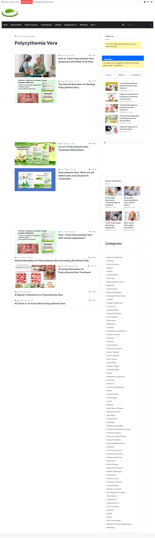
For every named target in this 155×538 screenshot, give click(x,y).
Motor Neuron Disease (115, 408)
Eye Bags (110, 327)
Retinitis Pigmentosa (114, 471)
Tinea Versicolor (112, 506)
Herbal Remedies (113, 370)
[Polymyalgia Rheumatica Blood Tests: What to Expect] (132, 191)
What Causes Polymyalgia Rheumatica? (129, 225)
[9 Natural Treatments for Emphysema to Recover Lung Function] (111, 97)
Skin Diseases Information (116, 492)
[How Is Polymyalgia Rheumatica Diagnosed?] (113, 216)
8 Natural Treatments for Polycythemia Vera (39, 295)
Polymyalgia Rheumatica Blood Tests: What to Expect (52, 2)
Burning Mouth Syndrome (116, 296)
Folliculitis (110, 341)
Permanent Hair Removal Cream (118, 429)
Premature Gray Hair (114, 457)
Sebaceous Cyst (113, 478)
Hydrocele (110, 380)
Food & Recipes (46, 25)
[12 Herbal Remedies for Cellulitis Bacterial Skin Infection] (111, 86)
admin (62, 55)
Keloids (109, 391)
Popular (109, 75)
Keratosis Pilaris (112, 394)
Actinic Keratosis (113, 264)
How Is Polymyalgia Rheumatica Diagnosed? (113, 225)
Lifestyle (58, 25)
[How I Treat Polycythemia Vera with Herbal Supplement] (35, 242)
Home (5, 25)
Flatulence (110, 338)
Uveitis (109, 513)
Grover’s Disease (113, 355)
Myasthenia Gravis (113, 412)
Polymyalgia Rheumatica (116, 443)
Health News (111, 362)
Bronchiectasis (112, 289)
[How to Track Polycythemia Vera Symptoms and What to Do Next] (35, 65)
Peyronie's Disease (114, 433)
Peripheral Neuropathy (115, 426)
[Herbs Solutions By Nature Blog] (10, 13)
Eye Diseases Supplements (117, 331)
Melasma (110, 405)
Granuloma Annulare (114, 348)
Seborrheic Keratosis (114, 482)
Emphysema (111, 320)
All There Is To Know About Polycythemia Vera (40, 303)
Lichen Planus (112, 398)
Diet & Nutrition (16, 25)
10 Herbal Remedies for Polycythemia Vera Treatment (128, 107)
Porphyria (110, 447)
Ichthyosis (110, 384)
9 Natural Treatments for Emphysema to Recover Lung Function (129, 96)
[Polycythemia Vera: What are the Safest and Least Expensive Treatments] (35, 179)
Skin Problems (112, 496)
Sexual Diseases (113, 485)
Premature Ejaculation (115, 454)
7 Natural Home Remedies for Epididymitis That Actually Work (129, 118)
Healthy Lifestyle (113, 366)
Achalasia (110, 261)
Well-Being (83, 25)
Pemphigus (111, 422)
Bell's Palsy (111, 278)
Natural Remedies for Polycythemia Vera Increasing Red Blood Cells (52, 260)
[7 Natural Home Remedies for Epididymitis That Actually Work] (111, 119)
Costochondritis (112, 310)
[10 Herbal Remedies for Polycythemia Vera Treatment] (35, 276)
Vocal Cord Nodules (114, 520)
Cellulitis (110, 299)
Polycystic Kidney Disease (116, 436)
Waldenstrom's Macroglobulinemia (119, 524)
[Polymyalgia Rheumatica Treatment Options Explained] (113, 191)
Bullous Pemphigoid (114, 292)
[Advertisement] (103, 11)
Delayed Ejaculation (114, 313)
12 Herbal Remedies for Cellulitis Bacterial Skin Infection (128, 85)
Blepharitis (110, 285)
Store (93, 25)
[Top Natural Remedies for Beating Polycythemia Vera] (35, 91)
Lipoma (109, 401)
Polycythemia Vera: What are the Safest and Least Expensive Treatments (76, 175)
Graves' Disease (113, 352)
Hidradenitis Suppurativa (116, 377)
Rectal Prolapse (112, 464)
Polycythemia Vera (114, 440)
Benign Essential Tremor (115, 282)
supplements (111, 499)
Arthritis (109, 271)
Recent (121, 75)
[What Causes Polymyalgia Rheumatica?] (132, 216)
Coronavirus (111, 306)
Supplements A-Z (70, 25)
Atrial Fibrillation (112, 275)
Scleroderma (111, 475)
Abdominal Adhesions (114, 257)
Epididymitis (111, 324)
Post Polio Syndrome (114, 450)
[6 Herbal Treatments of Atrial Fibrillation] (111, 130)
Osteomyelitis (112, 419)
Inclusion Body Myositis (115, 387)
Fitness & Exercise (31, 25)
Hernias (109, 373)
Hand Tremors (112, 359)
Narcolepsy (111, 415)
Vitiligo (109, 517)
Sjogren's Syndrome (114, 489)
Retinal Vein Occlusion (115, 468)
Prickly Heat (111, 461)
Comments (136, 75)
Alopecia (110, 268)
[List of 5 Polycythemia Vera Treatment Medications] (35, 153)
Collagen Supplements (115, 303)
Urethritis (110, 510)
